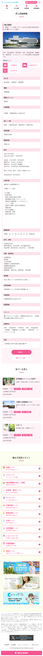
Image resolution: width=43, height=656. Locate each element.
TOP (7, 8)
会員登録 (26, 8)
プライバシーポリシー (24, 644)
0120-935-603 (32, 2)
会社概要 (13, 644)
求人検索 (16, 8)
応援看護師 (36, 8)
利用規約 (6, 644)
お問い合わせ (35, 644)
